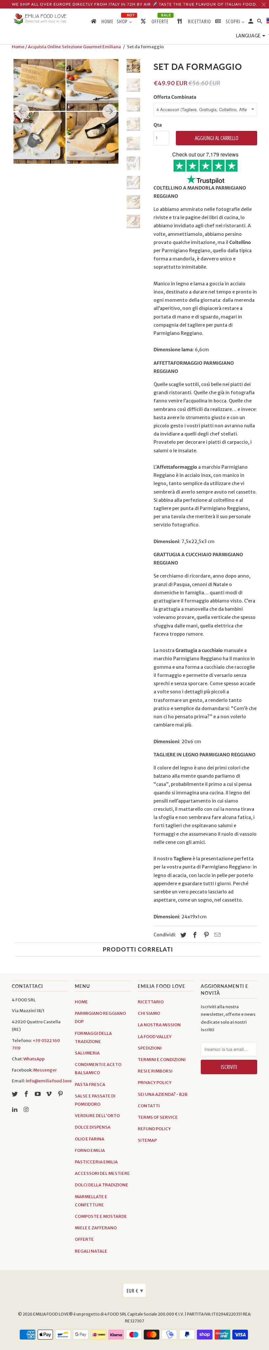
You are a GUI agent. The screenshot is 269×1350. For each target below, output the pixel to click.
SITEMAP (147, 1140)
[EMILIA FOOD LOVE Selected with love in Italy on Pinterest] (61, 1094)
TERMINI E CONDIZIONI (162, 1059)
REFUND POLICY (154, 1129)
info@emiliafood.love (49, 1081)
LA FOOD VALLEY (155, 1036)
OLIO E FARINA (89, 1139)
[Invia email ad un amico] (216, 935)
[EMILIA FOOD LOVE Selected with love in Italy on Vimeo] (49, 1094)
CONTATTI (149, 1106)
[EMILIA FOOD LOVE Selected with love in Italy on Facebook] (27, 1094)
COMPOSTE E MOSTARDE (101, 1216)
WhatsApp (34, 1059)
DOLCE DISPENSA (93, 1127)
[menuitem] (101, 22)
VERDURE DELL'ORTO (97, 1115)
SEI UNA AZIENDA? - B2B (163, 1094)
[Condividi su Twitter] (182, 935)
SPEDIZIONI (150, 1048)
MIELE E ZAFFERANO (96, 1228)
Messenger (45, 1070)
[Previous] (22, 111)
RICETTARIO (151, 1002)
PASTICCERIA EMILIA (96, 1162)
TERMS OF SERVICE (158, 1117)
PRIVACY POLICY (155, 1082)
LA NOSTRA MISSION (159, 1025)
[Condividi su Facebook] (194, 935)
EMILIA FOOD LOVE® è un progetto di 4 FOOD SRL (80, 1314)
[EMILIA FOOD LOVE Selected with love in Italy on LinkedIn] (15, 1109)
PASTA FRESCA (90, 1084)
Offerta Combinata (175, 97)
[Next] (109, 111)
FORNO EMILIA (90, 1150)
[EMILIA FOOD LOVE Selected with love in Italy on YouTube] (38, 1094)
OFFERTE (84, 1239)
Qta (158, 125)
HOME (81, 1002)
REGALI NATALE (91, 1251)
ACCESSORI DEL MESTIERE (102, 1173)
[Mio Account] (251, 22)
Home (18, 47)
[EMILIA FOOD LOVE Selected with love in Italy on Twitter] (15, 1094)
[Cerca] (260, 22)
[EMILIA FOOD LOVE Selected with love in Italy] (40, 19)
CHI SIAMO (149, 1013)
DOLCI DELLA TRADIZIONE (101, 1185)
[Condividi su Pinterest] (205, 935)
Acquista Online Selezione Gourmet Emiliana (74, 47)
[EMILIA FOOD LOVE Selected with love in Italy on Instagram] (27, 1109)
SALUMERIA (87, 1053)
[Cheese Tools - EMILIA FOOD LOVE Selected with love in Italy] (65, 111)
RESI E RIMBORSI (155, 1071)
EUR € (135, 1290)
